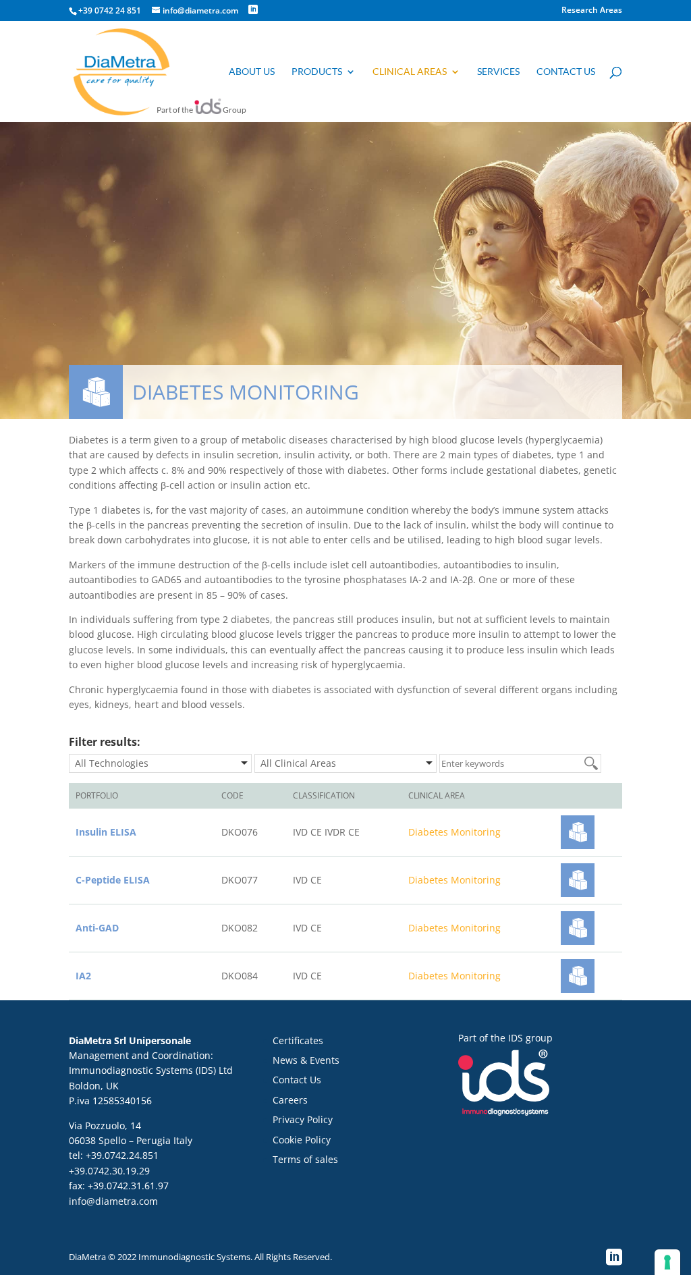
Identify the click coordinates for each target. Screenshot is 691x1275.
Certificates (298, 1040)
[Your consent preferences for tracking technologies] (667, 1262)
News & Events (306, 1060)
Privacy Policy (303, 1119)
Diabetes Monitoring (454, 831)
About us (252, 72)
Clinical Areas (409, 72)
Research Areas (591, 11)
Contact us (565, 72)
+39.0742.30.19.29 (109, 1170)
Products (317, 72)
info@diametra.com (113, 1201)
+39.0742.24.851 (122, 1155)
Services (498, 72)
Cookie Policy (302, 1139)
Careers (290, 1099)
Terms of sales (305, 1159)
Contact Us (297, 1079)
